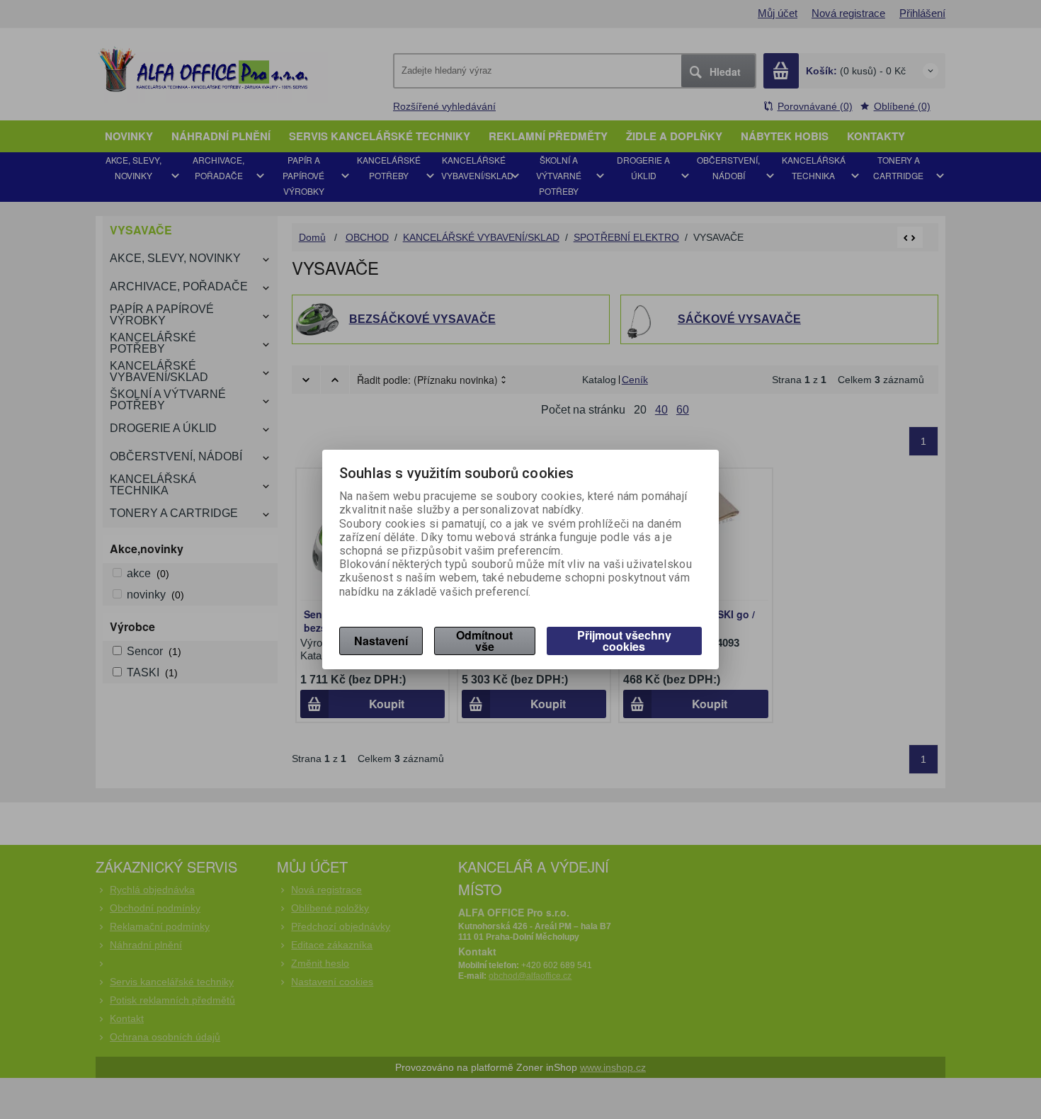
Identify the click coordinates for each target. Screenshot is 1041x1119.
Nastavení (381, 640)
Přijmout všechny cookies (624, 640)
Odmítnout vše (484, 640)
